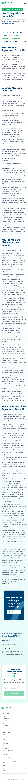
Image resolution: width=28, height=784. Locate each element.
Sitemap (14, 776)
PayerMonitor (6, 721)
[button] (25, 3)
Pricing (4, 728)
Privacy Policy (6, 768)
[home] (7, 3)
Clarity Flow (6, 718)
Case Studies (6, 737)
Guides (4, 739)
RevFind (5, 723)
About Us (5, 745)
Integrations (6, 725)
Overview (5, 716)
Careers (5, 748)
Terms (4, 770)
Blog (4, 734)
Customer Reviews (8, 750)
